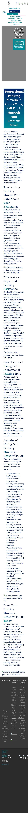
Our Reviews (14, 11)
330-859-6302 (14, 9)
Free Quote (12, 14)
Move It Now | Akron (14, 725)
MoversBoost (5, 764)
